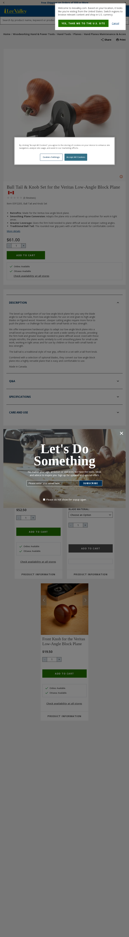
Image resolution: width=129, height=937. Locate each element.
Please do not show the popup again (66, 499)
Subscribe (90, 483)
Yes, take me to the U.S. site (83, 23)
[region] (64, 151)
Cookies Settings (51, 157)
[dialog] (90, 16)
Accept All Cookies (76, 157)
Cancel (115, 23)
